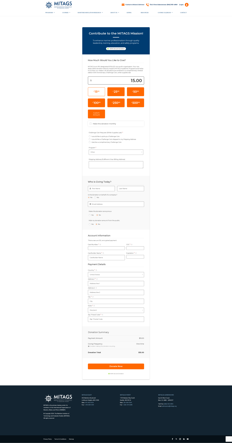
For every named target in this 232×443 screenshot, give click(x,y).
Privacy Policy (48, 439)
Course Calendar (164, 12)
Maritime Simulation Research (89, 12)
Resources (145, 12)
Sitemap (71, 439)
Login (181, 4)
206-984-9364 (127, 402)
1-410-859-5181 (89, 405)
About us (113, 12)
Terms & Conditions (60, 439)
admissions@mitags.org (169, 406)
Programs (49, 12)
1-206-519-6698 (127, 405)
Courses (65, 12)
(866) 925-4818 (168, 404)
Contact (183, 12)
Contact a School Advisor (134, 4)
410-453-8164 (89, 402)
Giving (129, 12)
